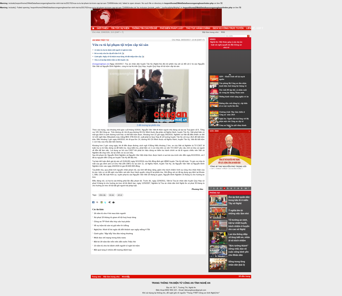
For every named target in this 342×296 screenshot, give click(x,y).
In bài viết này (113, 202)
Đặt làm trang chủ (111, 277)
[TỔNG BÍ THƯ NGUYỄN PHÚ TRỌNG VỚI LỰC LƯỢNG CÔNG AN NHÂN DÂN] (229, 164)
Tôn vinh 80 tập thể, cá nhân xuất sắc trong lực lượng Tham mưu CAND (233, 92)
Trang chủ (96, 277)
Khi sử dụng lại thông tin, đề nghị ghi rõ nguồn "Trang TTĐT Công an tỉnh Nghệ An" (181, 293)
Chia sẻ (109, 202)
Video (212, 39)
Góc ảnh (214, 131)
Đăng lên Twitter (105, 202)
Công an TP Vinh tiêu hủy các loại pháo (112, 221)
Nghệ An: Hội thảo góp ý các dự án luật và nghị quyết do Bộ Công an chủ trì (226, 44)
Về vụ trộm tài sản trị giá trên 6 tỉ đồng (111, 225)
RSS (223, 32)
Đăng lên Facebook (93, 202)
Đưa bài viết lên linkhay (97, 202)
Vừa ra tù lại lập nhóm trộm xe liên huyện (109, 60)
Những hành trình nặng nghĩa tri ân (234, 97)
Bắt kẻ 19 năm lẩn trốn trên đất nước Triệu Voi (115, 242)
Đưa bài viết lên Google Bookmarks (101, 202)
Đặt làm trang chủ (210, 32)
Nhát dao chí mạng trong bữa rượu (110, 238)
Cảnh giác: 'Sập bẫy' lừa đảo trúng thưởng (113, 233)
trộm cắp (102, 195)
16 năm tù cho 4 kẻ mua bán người (110, 213)
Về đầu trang (244, 276)
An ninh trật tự (100, 40)
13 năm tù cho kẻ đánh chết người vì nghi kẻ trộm (113, 50)
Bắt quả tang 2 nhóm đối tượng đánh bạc (113, 250)
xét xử (120, 195)
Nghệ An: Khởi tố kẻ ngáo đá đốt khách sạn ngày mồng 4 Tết (122, 229)
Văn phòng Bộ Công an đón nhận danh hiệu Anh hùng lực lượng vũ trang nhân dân (232, 86)
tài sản (111, 195)
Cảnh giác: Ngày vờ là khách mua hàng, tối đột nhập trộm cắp (117, 57)
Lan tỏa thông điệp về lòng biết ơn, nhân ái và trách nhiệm (239, 237)
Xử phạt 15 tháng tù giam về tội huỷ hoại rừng (115, 217)
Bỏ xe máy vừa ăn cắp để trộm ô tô (107, 53)
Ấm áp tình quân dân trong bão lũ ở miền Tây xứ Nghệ (239, 200)
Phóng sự (215, 193)
